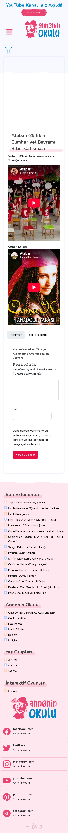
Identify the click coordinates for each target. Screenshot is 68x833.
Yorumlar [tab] (16, 335)
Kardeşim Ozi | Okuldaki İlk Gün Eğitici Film (33, 587)
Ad (15, 408)
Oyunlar (13, 691)
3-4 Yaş (13, 660)
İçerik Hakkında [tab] (37, 335)
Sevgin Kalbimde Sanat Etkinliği (27, 547)
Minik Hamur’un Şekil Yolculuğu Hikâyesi (32, 520)
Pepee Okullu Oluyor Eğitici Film (27, 593)
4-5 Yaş (13, 665)
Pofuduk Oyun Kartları (21, 553)
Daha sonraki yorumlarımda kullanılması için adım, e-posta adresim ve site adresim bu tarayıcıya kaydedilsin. (32, 438)
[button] (10, 29)
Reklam (12, 635)
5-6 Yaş (13, 671)
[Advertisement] (34, 93)
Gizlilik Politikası (17, 618)
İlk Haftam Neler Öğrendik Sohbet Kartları (33, 508)
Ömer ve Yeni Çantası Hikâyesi (26, 581)
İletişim (12, 640)
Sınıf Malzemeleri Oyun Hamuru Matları (31, 558)
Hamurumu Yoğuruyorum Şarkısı (27, 525)
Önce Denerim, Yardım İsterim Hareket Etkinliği (36, 531)
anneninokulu (34, 12)
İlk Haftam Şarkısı (18, 514)
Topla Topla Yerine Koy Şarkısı (26, 502)
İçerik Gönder (16, 629)
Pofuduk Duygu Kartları (22, 576)
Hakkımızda (15, 624)
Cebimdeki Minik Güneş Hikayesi (27, 564)
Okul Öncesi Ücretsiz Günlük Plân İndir (31, 613)
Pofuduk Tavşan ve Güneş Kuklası (28, 570)
